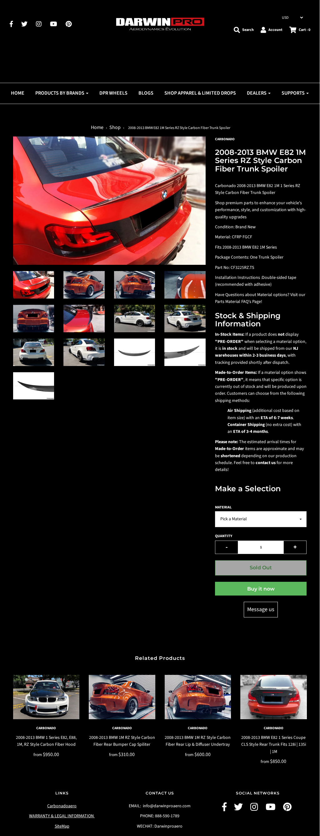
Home (17, 93)
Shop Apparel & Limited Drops (200, 93)
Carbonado (46, 728)
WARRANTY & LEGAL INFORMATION (62, 816)
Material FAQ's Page (243, 302)
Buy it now (261, 589)
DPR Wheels (113, 93)
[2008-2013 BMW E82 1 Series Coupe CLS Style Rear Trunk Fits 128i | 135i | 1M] (273, 697)
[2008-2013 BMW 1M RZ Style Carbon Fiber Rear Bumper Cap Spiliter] (122, 697)
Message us (260, 609)
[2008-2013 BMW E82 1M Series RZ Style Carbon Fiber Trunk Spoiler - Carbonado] (33, 285)
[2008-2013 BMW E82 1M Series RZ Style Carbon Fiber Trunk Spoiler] (84, 285)
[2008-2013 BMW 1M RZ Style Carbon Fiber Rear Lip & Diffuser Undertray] (198, 697)
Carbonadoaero (62, 806)
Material (223, 507)
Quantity (223, 536)
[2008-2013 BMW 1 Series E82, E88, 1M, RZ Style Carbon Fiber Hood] (46, 697)
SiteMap (62, 826)
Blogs (145, 93)
